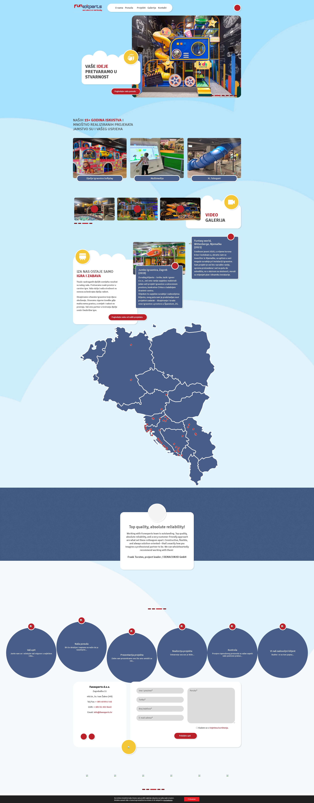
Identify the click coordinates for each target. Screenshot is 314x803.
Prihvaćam (192, 799)
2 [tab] (216, 95)
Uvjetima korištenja (218, 727)
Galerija (152, 7)
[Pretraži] (237, 8)
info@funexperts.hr (103, 712)
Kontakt (162, 7)
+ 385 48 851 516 (103, 701)
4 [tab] (227, 95)
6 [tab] (235, 95)
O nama (119, 7)
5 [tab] (231, 95)
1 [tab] (212, 95)
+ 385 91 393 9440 (102, 707)
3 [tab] (222, 95)
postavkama (168, 800)
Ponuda (129, 7)
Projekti (141, 7)
